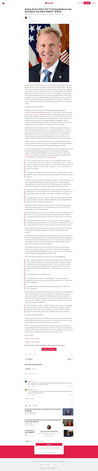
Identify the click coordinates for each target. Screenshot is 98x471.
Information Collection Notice (48, 448)
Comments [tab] (28, 368)
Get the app (55, 464)
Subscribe (87, 3)
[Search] (78, 3)
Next (69, 359)
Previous (30, 359)
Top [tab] (26, 405)
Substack (42, 468)
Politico (50, 114)
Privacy (51, 461)
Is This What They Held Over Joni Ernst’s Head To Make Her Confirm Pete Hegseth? (43, 420)
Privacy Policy (59, 448)
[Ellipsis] (73, 381)
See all (27, 441)
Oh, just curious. (28, 423)
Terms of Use (55, 447)
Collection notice (61, 461)
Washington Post (52, 157)
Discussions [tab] (34, 405)
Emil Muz (30, 381)
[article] (49, 412)
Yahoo (40, 134)
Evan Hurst (32, 414)
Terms (55, 461)
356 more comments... (29, 398)
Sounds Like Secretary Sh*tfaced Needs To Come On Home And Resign (43, 410)
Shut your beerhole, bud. (30, 412)
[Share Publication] (81, 3)
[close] (62, 426)
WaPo (37, 339)
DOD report (29, 155)
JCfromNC (30, 389)
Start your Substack (45, 464)
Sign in (94, 3)
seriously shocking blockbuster (37, 112)
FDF (33, 342)
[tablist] (30, 368)
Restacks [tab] (33, 368)
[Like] (26, 21)
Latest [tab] (29, 405)
